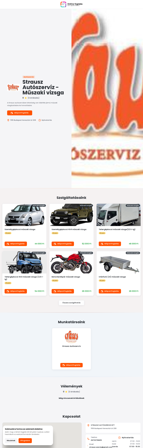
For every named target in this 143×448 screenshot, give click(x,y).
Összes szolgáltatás (71, 303)
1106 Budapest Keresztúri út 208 (23, 120)
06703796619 (96, 440)
